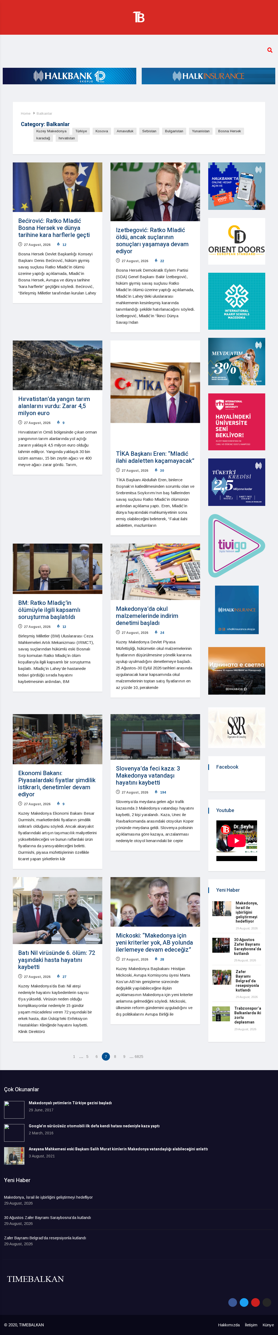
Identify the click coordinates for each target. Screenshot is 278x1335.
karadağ (43, 138)
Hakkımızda (229, 1325)
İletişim (251, 1325)
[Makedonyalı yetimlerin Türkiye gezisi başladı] (14, 1110)
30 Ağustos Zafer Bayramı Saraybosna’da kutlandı (247, 946)
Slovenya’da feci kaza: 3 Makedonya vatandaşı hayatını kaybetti (148, 775)
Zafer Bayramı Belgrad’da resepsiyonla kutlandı (247, 981)
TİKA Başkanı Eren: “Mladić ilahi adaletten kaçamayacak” (155, 457)
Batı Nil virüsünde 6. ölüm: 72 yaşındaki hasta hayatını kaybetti (56, 960)
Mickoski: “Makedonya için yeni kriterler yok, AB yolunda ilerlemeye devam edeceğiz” (154, 942)
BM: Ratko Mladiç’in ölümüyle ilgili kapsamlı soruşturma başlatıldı (49, 610)
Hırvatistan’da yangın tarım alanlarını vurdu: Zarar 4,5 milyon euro (54, 406)
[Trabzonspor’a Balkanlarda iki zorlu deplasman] (221, 1013)
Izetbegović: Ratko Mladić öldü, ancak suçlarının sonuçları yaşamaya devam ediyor (152, 241)
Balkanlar (44, 113)
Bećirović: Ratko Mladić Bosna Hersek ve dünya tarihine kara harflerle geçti (54, 228)
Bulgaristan (174, 131)
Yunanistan (201, 131)
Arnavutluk (125, 131)
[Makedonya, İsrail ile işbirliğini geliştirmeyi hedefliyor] (221, 908)
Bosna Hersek (229, 131)
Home (25, 113)
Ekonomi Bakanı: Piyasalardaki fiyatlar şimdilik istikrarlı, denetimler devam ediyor (57, 784)
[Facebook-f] (232, 1302)
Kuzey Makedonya (51, 131)
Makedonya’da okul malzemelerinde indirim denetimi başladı (147, 616)
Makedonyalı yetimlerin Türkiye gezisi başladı (70, 1103)
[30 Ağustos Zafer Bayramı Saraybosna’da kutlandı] (221, 945)
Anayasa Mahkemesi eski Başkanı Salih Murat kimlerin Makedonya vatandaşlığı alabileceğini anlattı (118, 1149)
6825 (139, 1056)
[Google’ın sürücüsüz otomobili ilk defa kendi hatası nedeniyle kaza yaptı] (14, 1133)
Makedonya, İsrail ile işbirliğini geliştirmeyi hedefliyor (247, 912)
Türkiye (81, 131)
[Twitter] (244, 1302)
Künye (268, 1325)
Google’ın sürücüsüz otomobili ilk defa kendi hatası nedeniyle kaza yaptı (94, 1126)
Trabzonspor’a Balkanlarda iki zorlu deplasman (247, 1015)
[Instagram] (267, 1302)
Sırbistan (149, 131)
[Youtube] (255, 1302)
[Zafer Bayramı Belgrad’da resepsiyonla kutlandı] (221, 977)
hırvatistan (67, 138)
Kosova (102, 131)
